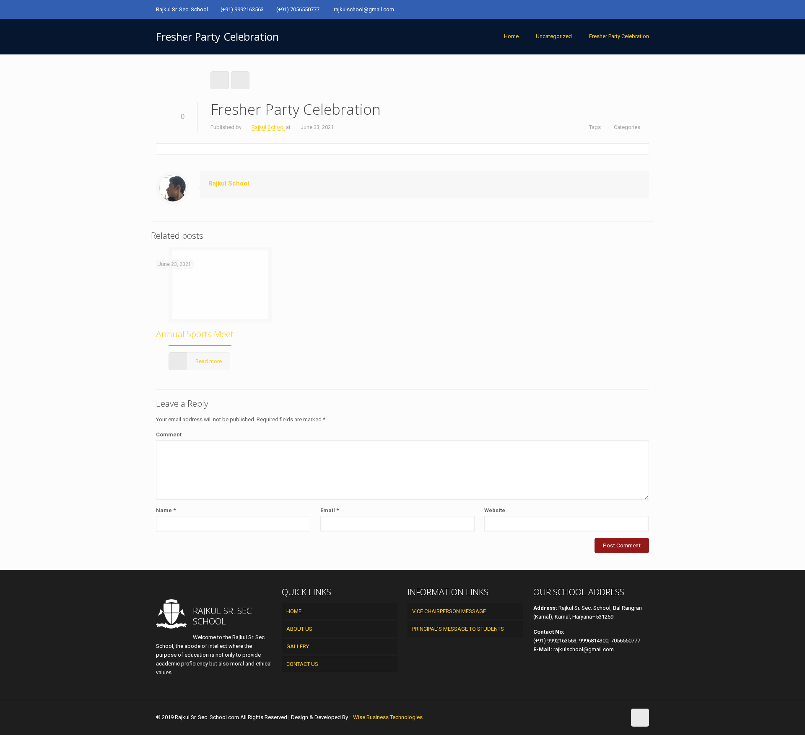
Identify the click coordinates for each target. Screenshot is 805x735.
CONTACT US (302, 664)
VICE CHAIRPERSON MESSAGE (449, 611)
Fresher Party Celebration (619, 36)
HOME (293, 611)
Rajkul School (268, 127)
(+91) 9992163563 (242, 9)
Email (329, 510)
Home (511, 36)
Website (494, 510)
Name (166, 510)
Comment (169, 434)
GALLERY (297, 646)
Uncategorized (554, 36)
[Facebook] (633, 9)
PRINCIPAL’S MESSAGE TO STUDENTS (458, 629)
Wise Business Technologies (387, 717)
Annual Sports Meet (195, 334)
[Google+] (644, 9)
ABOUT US (299, 629)
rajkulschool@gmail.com (364, 9)
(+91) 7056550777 (298, 9)
